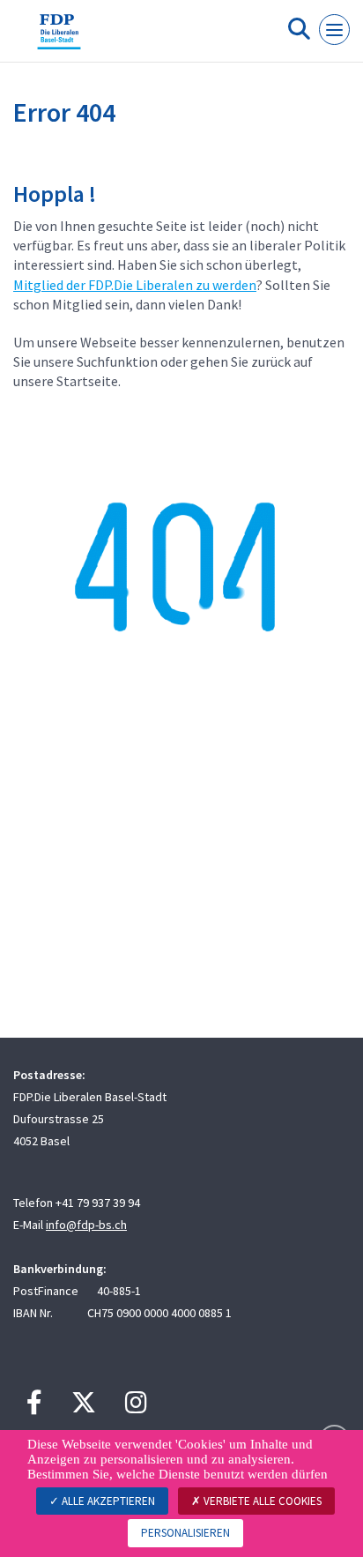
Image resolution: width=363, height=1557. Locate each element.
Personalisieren (185, 1532)
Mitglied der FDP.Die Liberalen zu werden (134, 285)
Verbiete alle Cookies (261, 1501)
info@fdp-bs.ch (86, 1225)
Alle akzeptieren (107, 1501)
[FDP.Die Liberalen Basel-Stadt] (59, 38)
